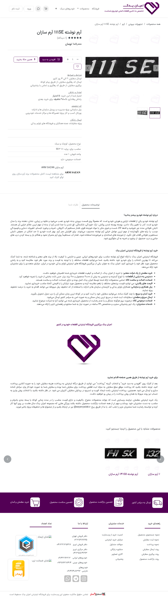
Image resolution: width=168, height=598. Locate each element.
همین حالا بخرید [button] (24, 59)
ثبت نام (16, 9)
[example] (76, 578)
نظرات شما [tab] (73, 205)
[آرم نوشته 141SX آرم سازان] (140, 453)
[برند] (72, 172)
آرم (123, 24)
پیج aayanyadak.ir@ (84, 407)
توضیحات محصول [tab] (91, 205)
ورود (29, 9)
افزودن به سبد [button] (49, 59)
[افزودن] (67, 59)
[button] (38, 9)
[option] (84, 459)
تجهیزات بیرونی (135, 24)
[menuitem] (95, 9)
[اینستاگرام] (84, 578)
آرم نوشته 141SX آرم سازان (143, 474)
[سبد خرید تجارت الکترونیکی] (46, 9)
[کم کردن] (78, 59)
